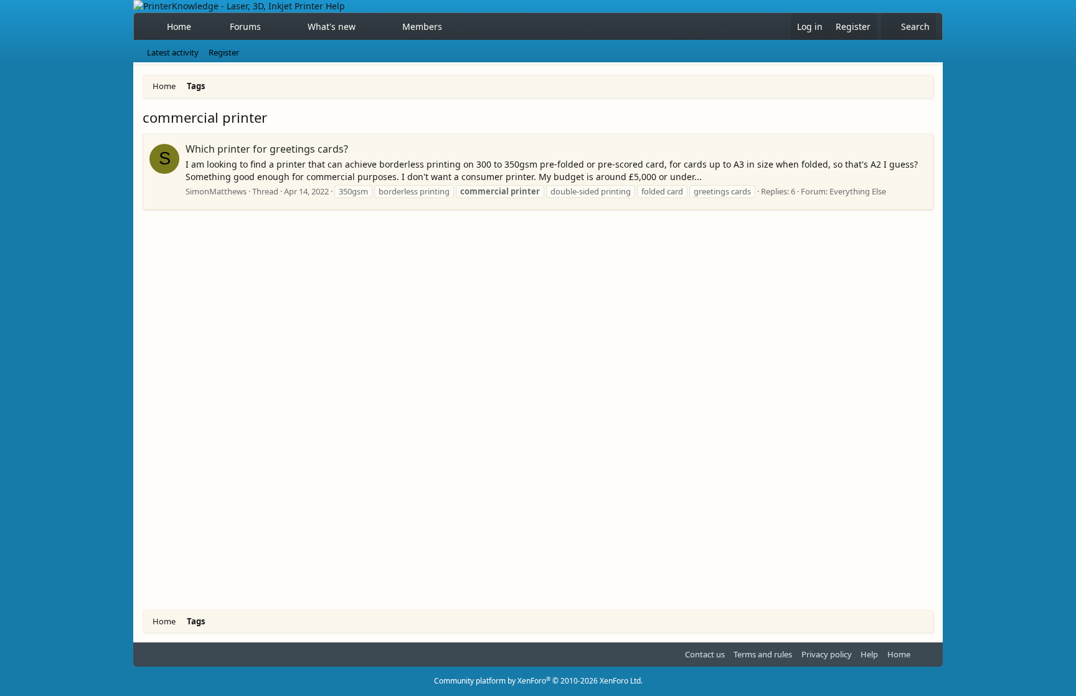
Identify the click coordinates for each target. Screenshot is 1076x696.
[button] (272, 27)
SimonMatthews (216, 191)
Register (224, 52)
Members (422, 26)
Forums (245, 26)
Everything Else (857, 191)
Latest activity (173, 52)
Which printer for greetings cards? (267, 149)
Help (869, 654)
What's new (332, 26)
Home (179, 26)
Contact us (705, 654)
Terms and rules (763, 654)
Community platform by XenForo (538, 680)
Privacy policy (826, 654)
